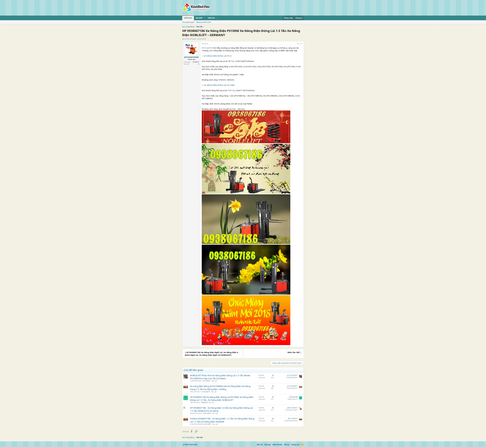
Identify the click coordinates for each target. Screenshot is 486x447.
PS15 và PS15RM (209, 48)
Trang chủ (295, 444)
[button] (204, 18)
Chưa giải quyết (188, 22)
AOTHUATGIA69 (190, 39)
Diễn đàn (188, 18)
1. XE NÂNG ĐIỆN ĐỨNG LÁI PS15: (217, 56)
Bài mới (199, 18)
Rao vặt (214, 381)
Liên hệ (260, 444)
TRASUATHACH (195, 392)
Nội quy (267, 444)
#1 (301, 44)
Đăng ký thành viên (203, 22)
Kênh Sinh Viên (190, 444)
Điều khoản (277, 444)
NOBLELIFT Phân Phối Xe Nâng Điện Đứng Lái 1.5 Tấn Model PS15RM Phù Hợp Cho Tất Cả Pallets (220, 377)
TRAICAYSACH (195, 402)
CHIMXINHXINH (195, 381)
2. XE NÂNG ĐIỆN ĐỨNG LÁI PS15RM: (218, 85)
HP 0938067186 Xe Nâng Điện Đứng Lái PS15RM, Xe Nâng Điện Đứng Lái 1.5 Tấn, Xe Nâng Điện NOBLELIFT (222, 399)
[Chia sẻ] (298, 43)
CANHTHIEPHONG (196, 424)
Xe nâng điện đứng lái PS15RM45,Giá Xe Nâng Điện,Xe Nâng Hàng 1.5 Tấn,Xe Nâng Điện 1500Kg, (220, 388)
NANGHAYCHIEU (196, 413)
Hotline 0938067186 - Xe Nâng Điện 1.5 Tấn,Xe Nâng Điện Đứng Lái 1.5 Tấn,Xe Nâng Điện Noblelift (222, 420)
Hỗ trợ (286, 444)
